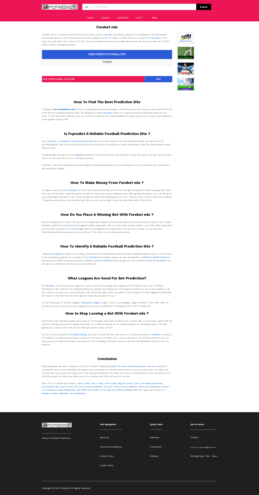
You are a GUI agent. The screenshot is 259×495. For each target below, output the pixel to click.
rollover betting (123, 390)
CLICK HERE (69, 79)
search (126, 222)
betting (71, 190)
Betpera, (46, 393)
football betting (78, 334)
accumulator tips (50, 386)
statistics (156, 334)
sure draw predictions (151, 383)
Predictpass (80, 393)
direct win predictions (150, 386)
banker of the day (102, 390)
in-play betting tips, (66, 390)
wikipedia (79, 155)
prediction (162, 260)
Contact (105, 17)
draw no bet (66, 386)
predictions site (109, 260)
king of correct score (128, 383)
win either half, (84, 390)
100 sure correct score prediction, (121, 386)
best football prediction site (136, 366)
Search (203, 7)
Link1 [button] (138, 17)
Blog (154, 17)
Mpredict (64, 393)
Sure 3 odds (97, 383)
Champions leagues (91, 302)
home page (77, 229)
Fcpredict (108, 34)
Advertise (122, 17)
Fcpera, (55, 393)
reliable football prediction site (77, 141)
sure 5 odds (111, 383)
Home (90, 17)
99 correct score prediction (88, 386)
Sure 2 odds (83, 383)
